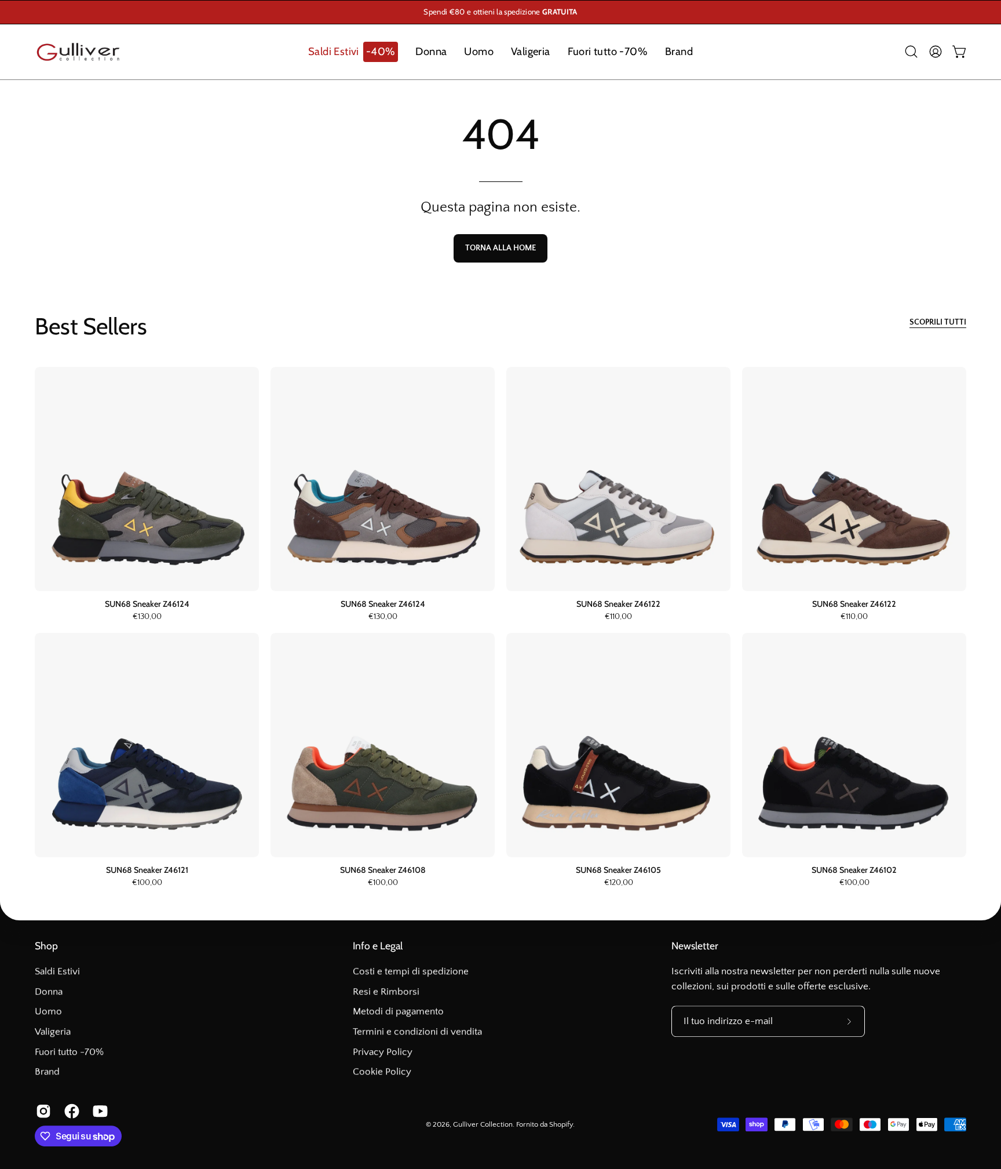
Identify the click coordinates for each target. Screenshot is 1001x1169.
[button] (353, 51)
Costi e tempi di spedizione (411, 971)
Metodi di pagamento (398, 1011)
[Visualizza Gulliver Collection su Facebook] (69, 1111)
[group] (500, 12)
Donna (49, 991)
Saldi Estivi (57, 971)
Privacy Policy (382, 1052)
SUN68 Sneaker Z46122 (618, 604)
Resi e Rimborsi (386, 991)
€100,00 (147, 883)
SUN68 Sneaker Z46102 (854, 870)
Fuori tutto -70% (69, 1052)
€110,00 (618, 617)
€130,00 (147, 617)
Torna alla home (500, 248)
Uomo (48, 1011)
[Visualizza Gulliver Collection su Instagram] (41, 1111)
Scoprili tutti (937, 322)
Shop (46, 945)
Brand (47, 1071)
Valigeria (53, 1031)
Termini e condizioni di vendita (417, 1031)
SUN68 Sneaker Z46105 (618, 870)
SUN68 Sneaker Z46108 (383, 870)
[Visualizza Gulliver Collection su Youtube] (98, 1111)
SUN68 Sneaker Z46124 (147, 604)
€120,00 (618, 883)
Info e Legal (378, 945)
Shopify (561, 1124)
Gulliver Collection (483, 1124)
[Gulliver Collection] (78, 52)
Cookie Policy (382, 1071)
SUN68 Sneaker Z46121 (147, 870)
